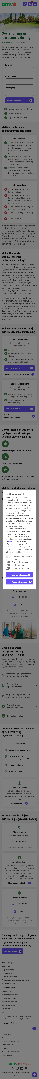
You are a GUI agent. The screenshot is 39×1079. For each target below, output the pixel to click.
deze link (11, 541)
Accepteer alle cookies (19, 575)
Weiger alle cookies (19, 582)
